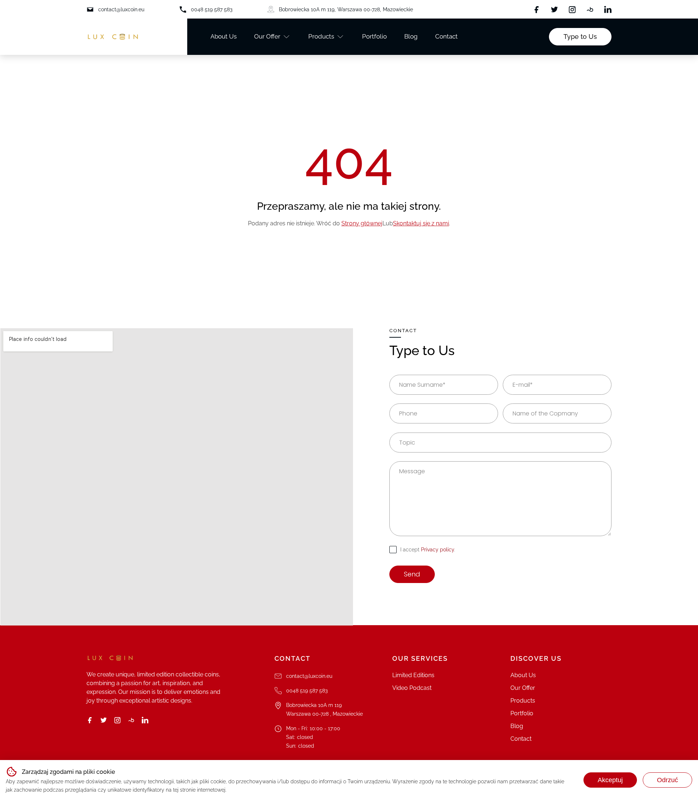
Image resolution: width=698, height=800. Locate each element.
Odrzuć (667, 780)
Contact (446, 36)
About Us (223, 36)
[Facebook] (536, 9)
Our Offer (267, 36)
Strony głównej (361, 223)
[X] (554, 9)
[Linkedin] (607, 9)
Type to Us (580, 36)
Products (321, 36)
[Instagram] (572, 9)
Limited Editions (413, 675)
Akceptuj (610, 780)
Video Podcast (412, 687)
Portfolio (374, 36)
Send (412, 574)
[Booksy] (590, 9)
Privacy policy (437, 549)
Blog (411, 36)
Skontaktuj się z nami (421, 223)
